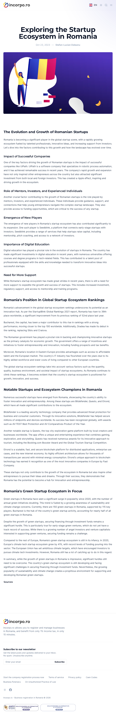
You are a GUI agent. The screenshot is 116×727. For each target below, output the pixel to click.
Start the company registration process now (23, 677)
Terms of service (56, 677)
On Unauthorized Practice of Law (40, 682)
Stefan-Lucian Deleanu (67, 44)
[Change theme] (101, 5)
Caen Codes (91, 677)
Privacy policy (74, 677)
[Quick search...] (106, 5)
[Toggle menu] (111, 5)
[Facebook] (10, 689)
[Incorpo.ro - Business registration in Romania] (16, 5)
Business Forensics (12, 682)
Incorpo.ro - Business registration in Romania (23, 697)
